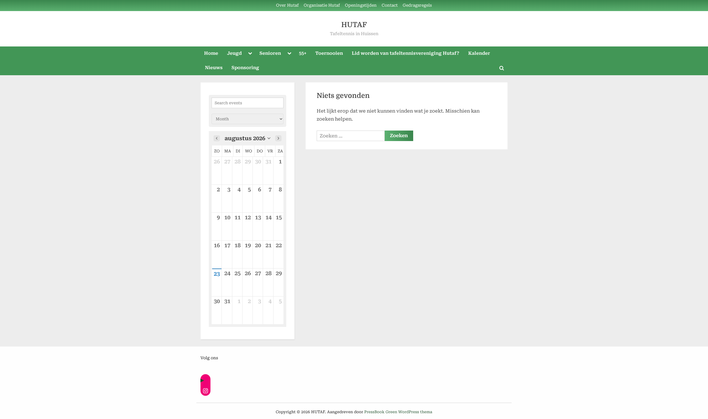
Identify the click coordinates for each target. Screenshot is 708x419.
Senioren (270, 53)
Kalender (479, 53)
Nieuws (214, 67)
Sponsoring (245, 67)
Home (211, 53)
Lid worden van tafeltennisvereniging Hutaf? (405, 53)
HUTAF (354, 25)
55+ (302, 53)
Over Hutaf (287, 5)
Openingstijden (361, 5)
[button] (247, 138)
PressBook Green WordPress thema (398, 412)
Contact (390, 5)
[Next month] (278, 138)
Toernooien (329, 53)
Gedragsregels (417, 5)
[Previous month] (217, 138)
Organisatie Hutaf (322, 5)
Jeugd (234, 53)
